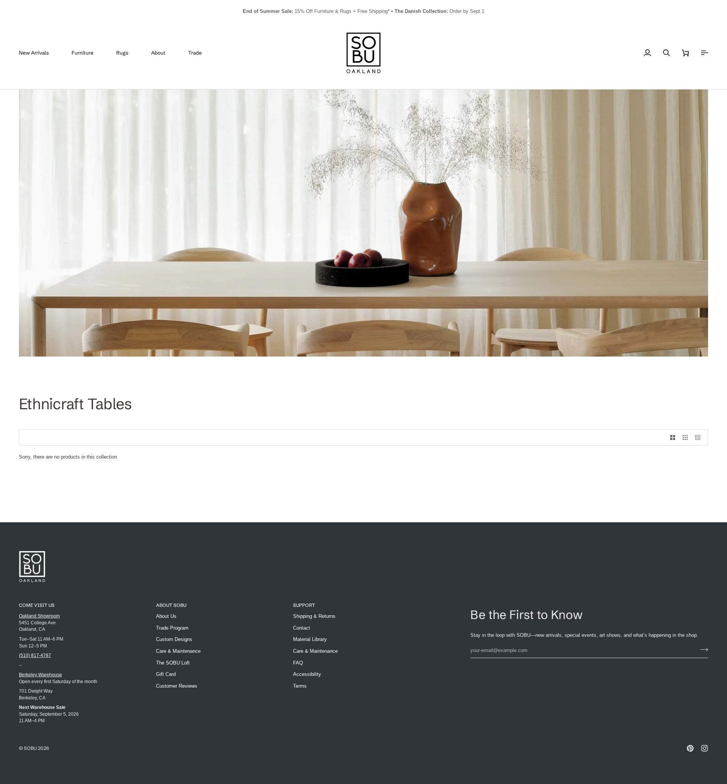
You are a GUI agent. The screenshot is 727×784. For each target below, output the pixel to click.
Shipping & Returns (314, 616)
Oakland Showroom (39, 615)
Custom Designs (174, 639)
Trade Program (172, 628)
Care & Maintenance (178, 651)
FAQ (298, 663)
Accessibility (307, 674)
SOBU (30, 748)
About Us (166, 616)
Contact (301, 628)
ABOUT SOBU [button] (171, 605)
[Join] (702, 649)
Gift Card (166, 674)
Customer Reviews (176, 686)
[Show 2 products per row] (672, 437)
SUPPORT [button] (304, 605)
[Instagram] (704, 748)
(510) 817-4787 (35, 655)
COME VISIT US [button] (37, 605)
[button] (88, 53)
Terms (300, 686)
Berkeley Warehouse (40, 674)
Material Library (310, 639)
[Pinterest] (690, 748)
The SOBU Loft (173, 663)
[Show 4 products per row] (699, 437)
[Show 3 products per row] (685, 437)
